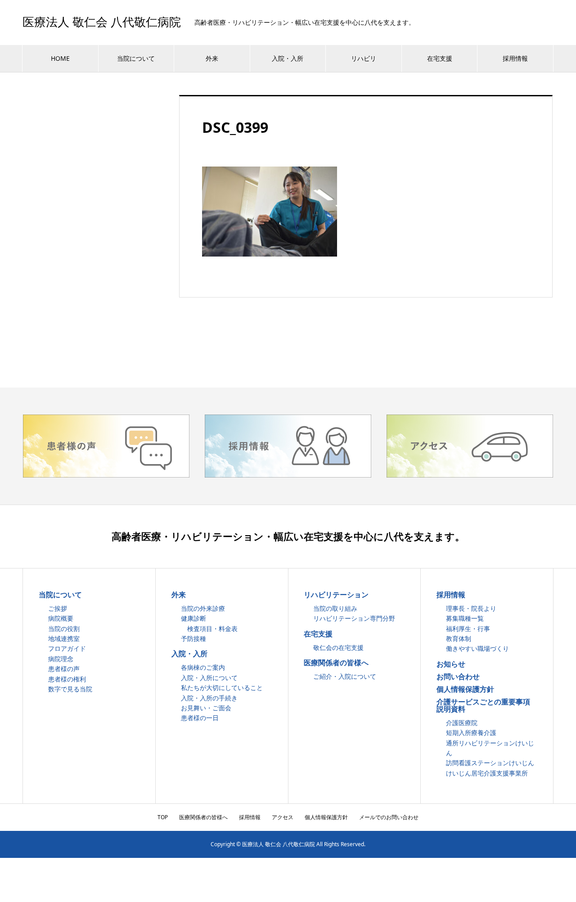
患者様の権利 (67, 679)
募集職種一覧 (465, 618)
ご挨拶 (57, 608)
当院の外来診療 (203, 608)
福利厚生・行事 (468, 628)
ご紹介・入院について (344, 676)
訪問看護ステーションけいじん (490, 762)
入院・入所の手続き (209, 698)
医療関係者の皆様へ (336, 662)
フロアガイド (67, 648)
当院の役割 (64, 628)
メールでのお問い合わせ (388, 817)
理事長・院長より (471, 608)
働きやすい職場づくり (477, 648)
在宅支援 (439, 58)
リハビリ (363, 58)
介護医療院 (461, 722)
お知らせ (450, 664)
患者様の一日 (200, 717)
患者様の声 (64, 668)
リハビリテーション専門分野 (354, 618)
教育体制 (458, 638)
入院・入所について (209, 677)
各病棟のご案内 (203, 667)
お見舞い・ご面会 (206, 708)
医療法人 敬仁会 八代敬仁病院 (101, 22)
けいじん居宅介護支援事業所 (487, 773)
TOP (163, 817)
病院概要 (60, 618)
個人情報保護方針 (465, 689)
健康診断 (193, 618)
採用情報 (515, 58)
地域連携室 (64, 638)
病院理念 (60, 658)
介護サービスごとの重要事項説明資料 (483, 705)
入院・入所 (287, 58)
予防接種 (193, 638)
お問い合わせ (458, 676)
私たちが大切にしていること (222, 687)
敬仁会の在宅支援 (338, 647)
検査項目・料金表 (209, 628)
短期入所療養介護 (471, 732)
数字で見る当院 (70, 689)
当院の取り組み (335, 608)
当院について (136, 58)
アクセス (282, 817)
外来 (212, 58)
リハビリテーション (336, 595)
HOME (60, 58)
